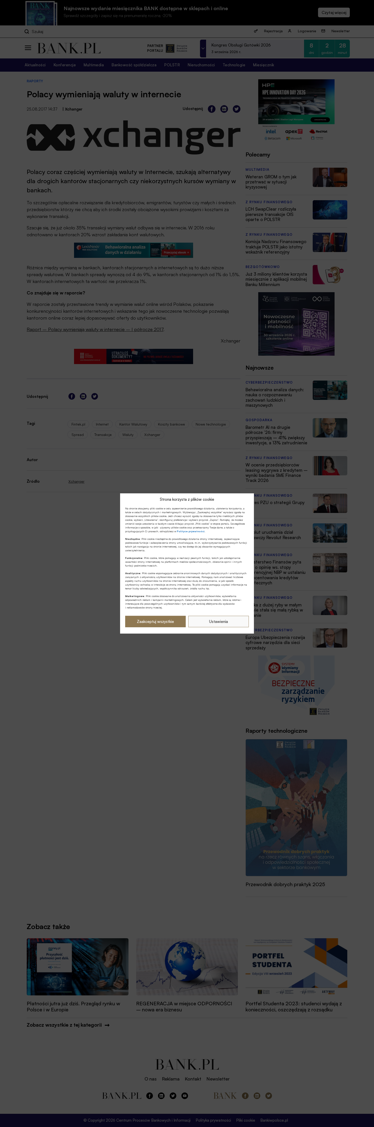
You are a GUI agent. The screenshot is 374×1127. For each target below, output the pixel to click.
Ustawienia (218, 621)
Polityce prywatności (191, 531)
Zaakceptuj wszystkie (155, 621)
